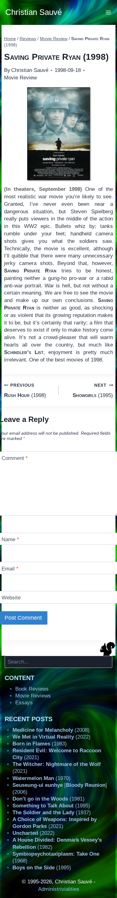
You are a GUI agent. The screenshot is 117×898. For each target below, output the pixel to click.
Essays (24, 703)
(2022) (51, 737)
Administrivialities (58, 889)
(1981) (48, 799)
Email (10, 568)
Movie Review (20, 78)
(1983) (39, 744)
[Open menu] (108, 12)
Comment (15, 458)
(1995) (93, 390)
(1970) (41, 778)
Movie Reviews (33, 696)
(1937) (51, 812)
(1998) (25, 390)
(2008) (51, 730)
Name (10, 539)
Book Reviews (32, 689)
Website (11, 598)
